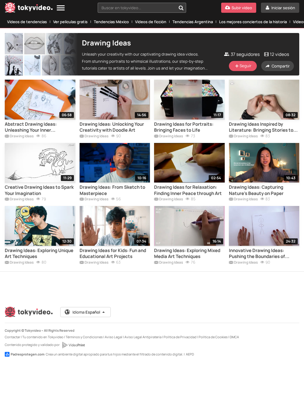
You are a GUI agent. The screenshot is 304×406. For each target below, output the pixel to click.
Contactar (12, 337)
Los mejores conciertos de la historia (253, 21)
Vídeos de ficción (150, 21)
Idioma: (86, 312)
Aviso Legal (113, 337)
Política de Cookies (213, 337)
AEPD (190, 354)
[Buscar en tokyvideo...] (181, 8)
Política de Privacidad (180, 337)
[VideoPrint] (73, 345)
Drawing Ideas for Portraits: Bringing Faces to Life (183, 127)
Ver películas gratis (70, 21)
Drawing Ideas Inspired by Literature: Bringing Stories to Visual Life (261, 127)
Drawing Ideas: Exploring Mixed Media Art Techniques (187, 253)
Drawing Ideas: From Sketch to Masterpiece (112, 190)
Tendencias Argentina (192, 21)
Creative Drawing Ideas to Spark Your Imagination (39, 190)
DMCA (234, 337)
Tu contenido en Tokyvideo (43, 337)
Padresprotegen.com (28, 354)
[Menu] (60, 8)
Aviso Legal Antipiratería (143, 337)
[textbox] (137, 7)
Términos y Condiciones (84, 337)
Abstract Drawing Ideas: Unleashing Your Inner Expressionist (31, 127)
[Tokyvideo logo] (29, 8)
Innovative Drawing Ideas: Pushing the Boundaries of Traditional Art (257, 254)
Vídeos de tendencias (27, 21)
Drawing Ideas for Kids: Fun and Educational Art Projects (113, 253)
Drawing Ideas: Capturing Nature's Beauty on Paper (256, 190)
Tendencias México (111, 21)
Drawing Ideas (21, 136)
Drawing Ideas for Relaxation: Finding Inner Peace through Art (188, 190)
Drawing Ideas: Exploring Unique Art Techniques (39, 253)
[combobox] (142, 8)
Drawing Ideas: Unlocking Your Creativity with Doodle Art (112, 127)
